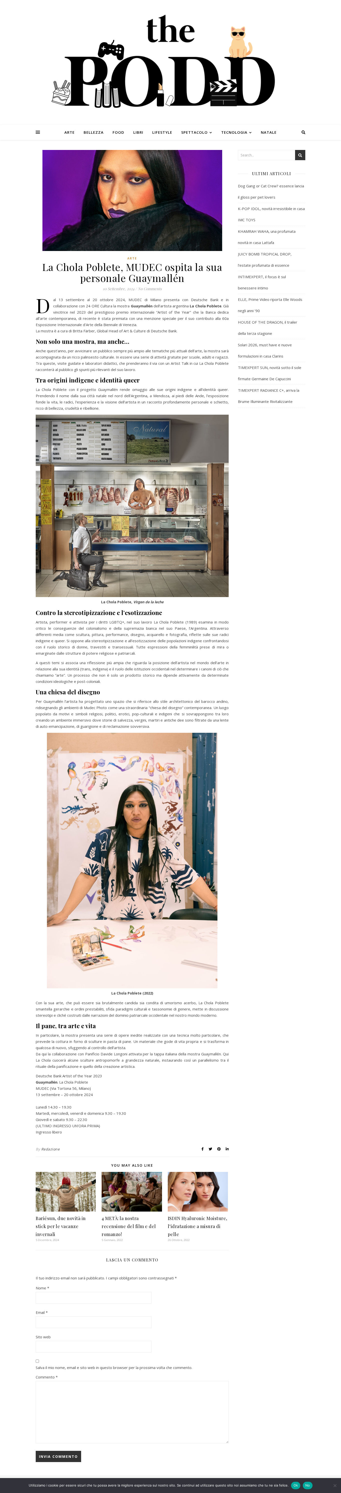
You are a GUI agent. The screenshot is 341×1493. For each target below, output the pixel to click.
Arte (69, 132)
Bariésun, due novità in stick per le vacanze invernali (61, 1226)
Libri (138, 132)
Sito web (43, 1336)
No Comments (150, 288)
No (307, 1485)
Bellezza (94, 132)
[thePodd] (170, 62)
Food (118, 132)
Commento (47, 1376)
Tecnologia (234, 132)
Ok (296, 1485)
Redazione (50, 1149)
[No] (334, 1485)
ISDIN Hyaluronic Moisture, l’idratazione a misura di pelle (197, 1226)
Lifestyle (162, 132)
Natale (269, 132)
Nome (42, 1287)
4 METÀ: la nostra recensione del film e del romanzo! (129, 1226)
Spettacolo (194, 132)
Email (42, 1312)
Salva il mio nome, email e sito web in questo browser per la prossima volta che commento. (114, 1367)
